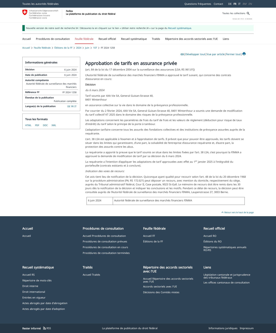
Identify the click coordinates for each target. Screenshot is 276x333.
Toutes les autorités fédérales (40, 4)
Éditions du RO (212, 241)
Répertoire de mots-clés (37, 280)
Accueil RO (209, 235)
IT (239, 4)
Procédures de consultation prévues (105, 241)
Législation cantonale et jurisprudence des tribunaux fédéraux (226, 276)
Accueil (26, 47)
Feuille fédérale (42, 47)
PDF (37, 125)
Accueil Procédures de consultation (104, 235)
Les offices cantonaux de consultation (226, 282)
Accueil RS (28, 274)
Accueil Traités (91, 274)
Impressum (247, 328)
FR (235, 4)
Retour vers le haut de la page (237, 212)
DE (230, 4)
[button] (52, 39)
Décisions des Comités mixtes (161, 292)
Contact (218, 4)
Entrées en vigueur (34, 297)
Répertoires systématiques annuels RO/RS (224, 248)
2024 (78, 47)
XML (54, 125)
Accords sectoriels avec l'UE (160, 286)
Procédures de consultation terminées (106, 253)
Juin (87, 47)
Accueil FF (149, 235)
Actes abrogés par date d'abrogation (44, 303)
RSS (47, 328)
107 (95, 47)
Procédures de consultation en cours (105, 247)
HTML (28, 125)
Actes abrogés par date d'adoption (43, 308)
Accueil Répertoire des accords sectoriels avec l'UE (168, 280)
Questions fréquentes (197, 4)
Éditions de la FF (63, 47)
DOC (45, 125)
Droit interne (30, 286)
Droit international (33, 291)
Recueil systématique (179, 28)
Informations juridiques (223, 328)
